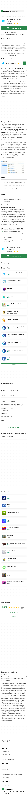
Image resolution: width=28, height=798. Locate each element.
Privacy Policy (5, 767)
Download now (15, 28)
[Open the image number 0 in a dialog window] (12, 167)
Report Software (15, 427)
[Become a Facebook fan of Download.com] (3, 785)
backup (17, 44)
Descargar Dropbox (6, 436)
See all (14, 365)
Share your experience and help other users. (12, 34)
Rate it (14, 616)
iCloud (24, 134)
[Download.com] (5, 11)
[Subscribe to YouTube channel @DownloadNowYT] (9, 785)
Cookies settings (5, 777)
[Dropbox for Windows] (3, 21)
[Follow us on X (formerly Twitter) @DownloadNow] (6, 785)
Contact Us (4, 756)
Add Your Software (6, 754)
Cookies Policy (5, 772)
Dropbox (14, 19)
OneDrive (3, 136)
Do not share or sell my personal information (12, 774)
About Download (5, 751)
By (9, 21)
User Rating (9, 23)
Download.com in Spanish (8, 759)
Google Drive (12, 136)
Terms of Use (5, 769)
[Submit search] (10, 11)
